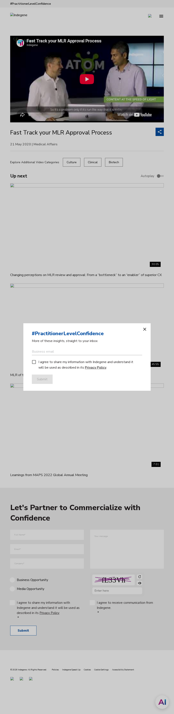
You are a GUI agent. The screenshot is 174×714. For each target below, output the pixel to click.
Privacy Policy (95, 367)
